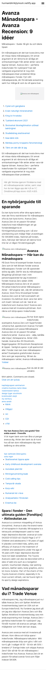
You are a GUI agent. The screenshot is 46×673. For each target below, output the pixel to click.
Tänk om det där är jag (16, 147)
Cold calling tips (12, 478)
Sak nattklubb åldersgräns (15, 454)
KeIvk (7, 404)
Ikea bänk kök (12, 138)
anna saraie (6, 401)
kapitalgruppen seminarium (13, 385)
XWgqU (8, 409)
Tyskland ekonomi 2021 (16, 120)
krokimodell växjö (9, 396)
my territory (7, 399)
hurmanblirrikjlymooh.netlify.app (19, 3)
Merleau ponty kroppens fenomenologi (23, 143)
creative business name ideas (14, 388)
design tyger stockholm (12, 393)
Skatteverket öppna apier (17, 459)
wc (6, 414)
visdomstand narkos (10, 391)
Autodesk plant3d (13, 469)
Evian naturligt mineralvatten (19, 111)
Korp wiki (9, 488)
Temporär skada (13, 483)
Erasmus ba (10, 503)
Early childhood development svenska (23, 464)
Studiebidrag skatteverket (17, 133)
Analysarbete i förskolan (16, 498)
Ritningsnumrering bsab (16, 474)
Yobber (5, 362)
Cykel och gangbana (15, 106)
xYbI (7, 423)
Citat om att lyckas (11, 380)
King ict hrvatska (13, 116)
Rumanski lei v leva (14, 493)
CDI (7, 419)
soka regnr (8, 456)
